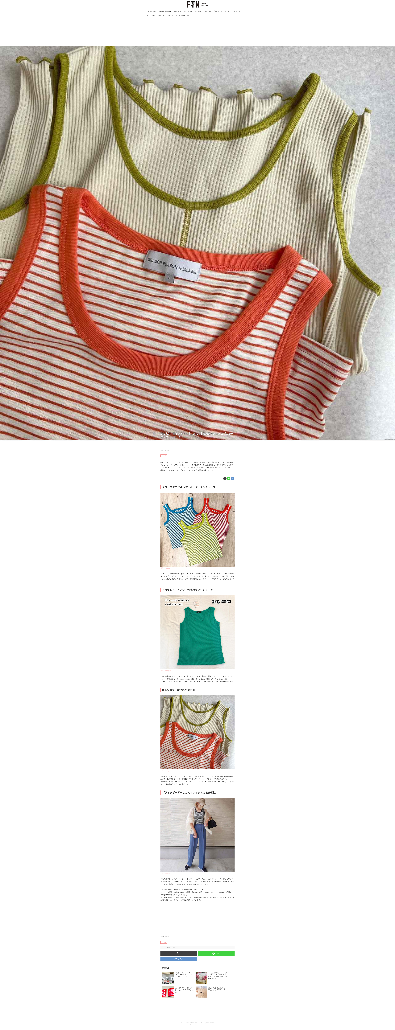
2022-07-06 (165, 450)
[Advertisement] (197, 31)
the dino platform (200, 1025)
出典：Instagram (389, 439)
